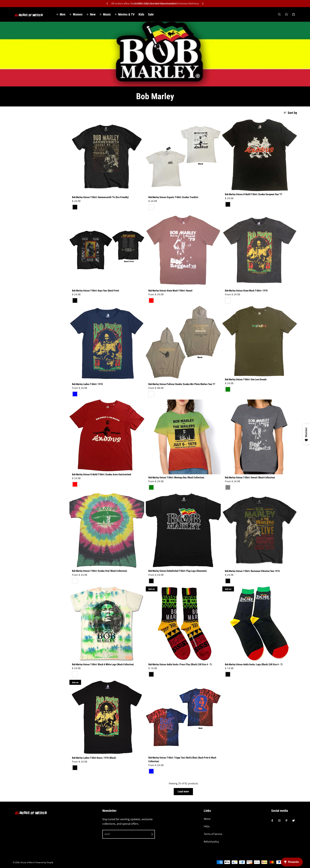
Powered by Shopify (44, 862)
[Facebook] (272, 820)
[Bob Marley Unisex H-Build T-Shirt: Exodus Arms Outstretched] (106, 435)
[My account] (286, 14)
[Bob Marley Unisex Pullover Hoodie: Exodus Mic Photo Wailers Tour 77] (183, 343)
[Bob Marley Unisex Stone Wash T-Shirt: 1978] (259, 250)
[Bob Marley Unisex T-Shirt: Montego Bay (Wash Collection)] (183, 437)
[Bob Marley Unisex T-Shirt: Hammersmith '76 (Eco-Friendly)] (106, 156)
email (107, 834)
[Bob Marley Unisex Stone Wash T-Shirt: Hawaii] (183, 250)
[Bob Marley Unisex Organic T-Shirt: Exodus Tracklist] (183, 156)
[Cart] (293, 14)
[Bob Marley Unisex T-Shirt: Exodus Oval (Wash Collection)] (106, 530)
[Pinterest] (286, 820)
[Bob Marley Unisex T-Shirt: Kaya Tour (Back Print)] (106, 250)
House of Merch (28, 862)
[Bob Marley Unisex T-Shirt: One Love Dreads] (259, 341)
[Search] (279, 14)
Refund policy (211, 841)
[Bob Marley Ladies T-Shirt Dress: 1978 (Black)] (106, 717)
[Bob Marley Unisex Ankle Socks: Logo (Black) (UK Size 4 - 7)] (259, 623)
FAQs (207, 826)
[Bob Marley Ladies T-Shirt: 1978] (106, 343)
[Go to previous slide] (107, 3)
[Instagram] (279, 820)
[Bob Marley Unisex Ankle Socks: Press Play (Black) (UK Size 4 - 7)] (183, 623)
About (207, 819)
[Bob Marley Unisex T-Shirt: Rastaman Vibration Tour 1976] (259, 530)
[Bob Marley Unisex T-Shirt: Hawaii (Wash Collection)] (259, 437)
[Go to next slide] (203, 3)
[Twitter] (293, 820)
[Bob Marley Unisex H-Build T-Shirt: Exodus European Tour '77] (259, 155)
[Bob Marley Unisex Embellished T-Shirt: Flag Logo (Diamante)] (183, 530)
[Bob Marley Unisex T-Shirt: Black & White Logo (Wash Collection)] (106, 623)
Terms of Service (213, 834)
